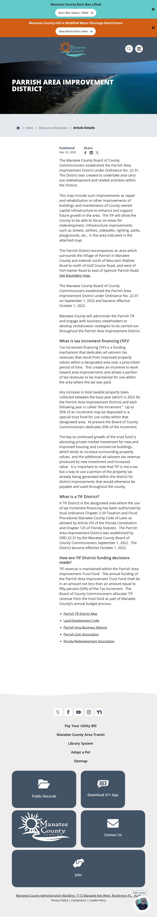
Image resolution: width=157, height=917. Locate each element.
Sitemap (80, 761)
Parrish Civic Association (81, 634)
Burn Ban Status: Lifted (74, 13)
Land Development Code (81, 620)
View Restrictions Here (73, 31)
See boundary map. (75, 275)
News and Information (53, 128)
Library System (80, 743)
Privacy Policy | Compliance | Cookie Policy (78, 900)
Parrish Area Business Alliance (85, 627)
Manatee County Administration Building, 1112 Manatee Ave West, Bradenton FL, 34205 (78, 895)
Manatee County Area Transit (81, 734)
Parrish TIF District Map (80, 614)
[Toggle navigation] (139, 49)
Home (29, 128)
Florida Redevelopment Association (89, 641)
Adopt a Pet (80, 752)
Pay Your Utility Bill (80, 725)
